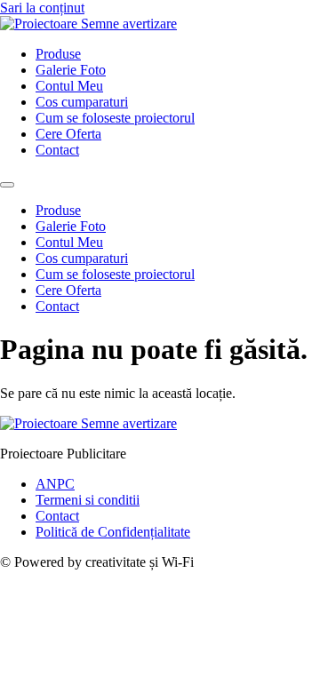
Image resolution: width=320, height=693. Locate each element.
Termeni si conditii (88, 499)
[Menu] (7, 184)
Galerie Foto (71, 69)
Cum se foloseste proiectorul (115, 117)
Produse (58, 53)
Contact (57, 149)
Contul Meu (69, 85)
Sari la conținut (42, 7)
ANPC (55, 483)
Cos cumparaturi (82, 101)
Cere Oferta (68, 133)
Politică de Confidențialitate (113, 531)
